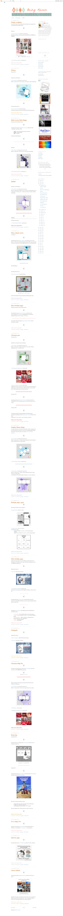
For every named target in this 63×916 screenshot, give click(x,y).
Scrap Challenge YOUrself (16, 60)
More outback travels (17, 233)
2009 (40, 249)
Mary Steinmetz (41, 66)
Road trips (14, 735)
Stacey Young (40, 68)
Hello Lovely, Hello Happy (19, 120)
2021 (40, 230)
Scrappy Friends (14, 510)
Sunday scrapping (16, 22)
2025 (40, 182)
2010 (40, 248)
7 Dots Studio (40, 154)
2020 (40, 232)
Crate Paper (40, 157)
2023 (40, 227)
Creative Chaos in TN (15, 33)
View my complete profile (43, 35)
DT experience (18, 17)
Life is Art (13, 571)
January (42, 225)
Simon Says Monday (15, 385)
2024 (40, 183)
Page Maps (23, 762)
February (42, 223)
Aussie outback (15, 870)
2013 (40, 243)
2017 (40, 236)
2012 (40, 244)
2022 (40, 228)
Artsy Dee (40, 174)
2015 (40, 240)
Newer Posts (13, 907)
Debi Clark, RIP (40, 62)
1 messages (26, 64)
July (41, 215)
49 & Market (40, 153)
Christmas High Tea (17, 663)
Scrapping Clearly (41, 75)
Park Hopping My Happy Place (17, 368)
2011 (40, 246)
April (41, 220)
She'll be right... (15, 838)
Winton (13, 70)
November (42, 209)
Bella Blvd (40, 155)
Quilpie (13, 181)
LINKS (23, 17)
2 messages (26, 329)
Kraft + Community (15, 637)
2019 (40, 233)
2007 (40, 252)
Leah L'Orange (40, 65)
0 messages (26, 114)
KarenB (46, 23)
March (42, 222)
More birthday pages (17, 305)
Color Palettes (25, 674)
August (42, 214)
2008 (40, 251)
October (42, 210)
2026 (40, 180)
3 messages (26, 624)
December (42, 185)
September (42, 212)
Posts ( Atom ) (18, 909)
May (41, 218)
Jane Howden (40, 63)
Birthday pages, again (17, 502)
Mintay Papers (40, 158)
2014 (40, 241)
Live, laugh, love (16, 821)
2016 (40, 238)
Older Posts (34, 907)
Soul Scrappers (25, 127)
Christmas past (15, 335)
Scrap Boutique (40, 74)
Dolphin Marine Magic (18, 427)
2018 (40, 235)
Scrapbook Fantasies (23, 313)
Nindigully (14, 630)
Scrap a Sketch (14, 80)
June (41, 217)
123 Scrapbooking (23, 842)
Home (13, 17)
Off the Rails (14, 707)
